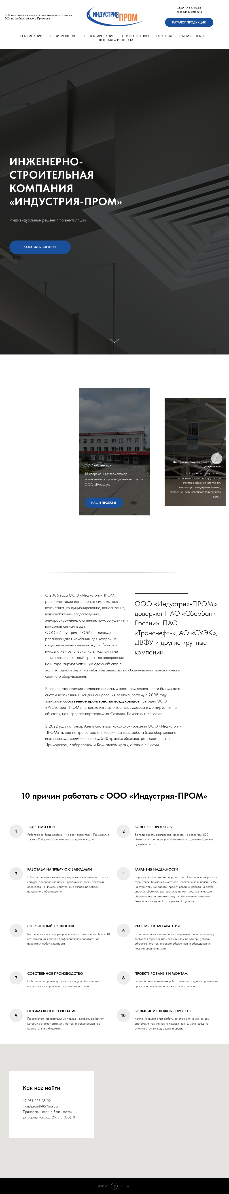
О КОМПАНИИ (31, 36)
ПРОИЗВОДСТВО (63, 36)
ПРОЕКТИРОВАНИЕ (99, 36)
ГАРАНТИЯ (164, 36)
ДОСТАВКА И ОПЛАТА (116, 40)
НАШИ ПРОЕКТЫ (192, 36)
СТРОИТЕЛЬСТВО (135, 36)
